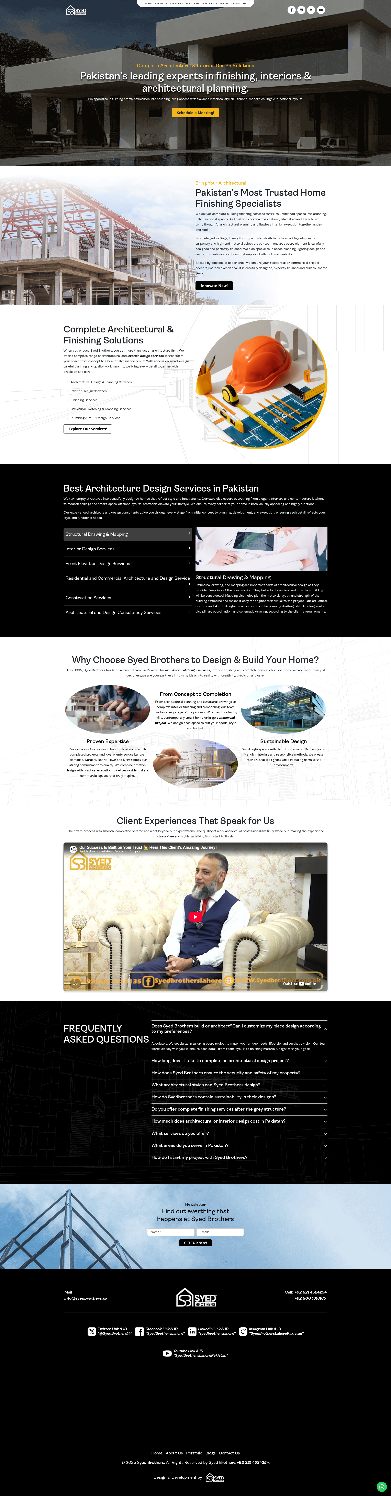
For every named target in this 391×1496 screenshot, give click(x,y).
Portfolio (208, 4)
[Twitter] (311, 10)
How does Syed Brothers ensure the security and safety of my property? (226, 1073)
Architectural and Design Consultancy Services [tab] (113, 612)
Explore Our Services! (88, 428)
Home (148, 4)
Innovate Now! (214, 285)
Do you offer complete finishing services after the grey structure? (219, 1109)
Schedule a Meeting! (195, 112)
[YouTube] (321, 10)
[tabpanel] (261, 574)
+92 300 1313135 (310, 1299)
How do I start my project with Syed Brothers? (199, 1157)
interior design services (145, 356)
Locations (192, 4)
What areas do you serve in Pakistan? (190, 1145)
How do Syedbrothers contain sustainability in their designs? (214, 1097)
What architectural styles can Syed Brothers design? (206, 1085)
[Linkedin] (301, 10)
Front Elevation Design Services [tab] (98, 564)
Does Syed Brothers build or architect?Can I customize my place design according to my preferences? (236, 1029)
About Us (161, 4)
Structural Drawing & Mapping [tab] (97, 534)
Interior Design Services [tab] (90, 549)
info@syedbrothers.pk (86, 1299)
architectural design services (187, 670)
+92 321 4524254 (311, 1292)
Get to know (195, 1243)
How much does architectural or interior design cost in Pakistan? (219, 1121)
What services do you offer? (180, 1133)
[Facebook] (292, 10)
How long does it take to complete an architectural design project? (220, 1061)
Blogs (224, 4)
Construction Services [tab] (88, 598)
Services (175, 4)
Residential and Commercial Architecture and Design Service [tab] (128, 578)
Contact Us (239, 4)
